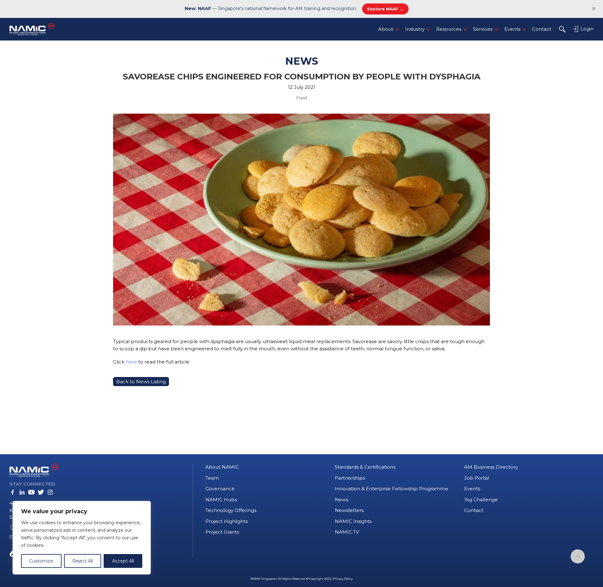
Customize (41, 561)
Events (512, 29)
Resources (448, 29)
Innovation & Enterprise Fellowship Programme (391, 489)
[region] (82, 537)
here (131, 362)
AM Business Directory (491, 467)
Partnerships (350, 478)
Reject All (82, 561)
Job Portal (476, 478)
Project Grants (222, 532)
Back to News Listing (141, 382)
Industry (415, 29)
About (385, 29)
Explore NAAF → (385, 8)
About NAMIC (222, 467)
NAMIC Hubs (221, 500)
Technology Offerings (230, 510)
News (341, 500)
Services (482, 29)
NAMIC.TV (347, 532)
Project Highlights (226, 521)
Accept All (123, 561)
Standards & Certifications (365, 467)
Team (212, 478)
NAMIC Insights (353, 521)
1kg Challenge (481, 500)
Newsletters (349, 510)
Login (586, 29)
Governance (220, 489)
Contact (541, 29)
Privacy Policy (343, 578)
